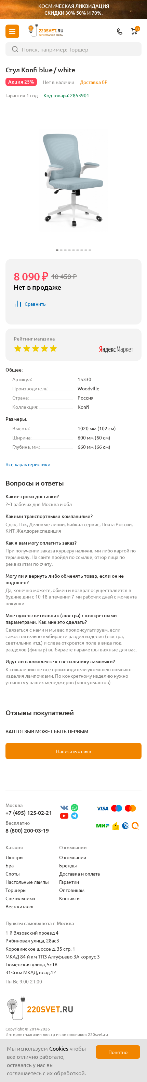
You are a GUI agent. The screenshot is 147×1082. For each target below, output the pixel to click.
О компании (72, 857)
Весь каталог (19, 906)
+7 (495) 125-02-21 (28, 812)
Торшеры (16, 890)
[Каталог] (12, 31)
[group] (73, 180)
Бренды (68, 865)
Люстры (14, 857)
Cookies (58, 1048)
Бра (9, 865)
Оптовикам (71, 890)
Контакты (70, 898)
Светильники (20, 898)
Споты (12, 873)
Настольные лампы (27, 882)
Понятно (118, 1052)
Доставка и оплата (79, 873)
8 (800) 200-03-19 (27, 830)
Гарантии (69, 882)
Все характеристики (27, 464)
